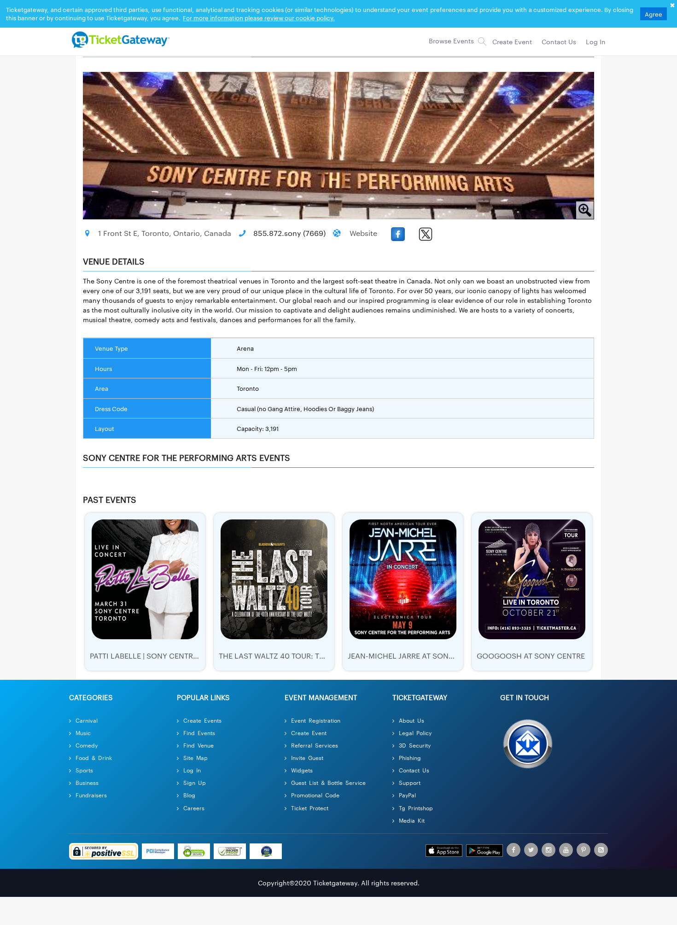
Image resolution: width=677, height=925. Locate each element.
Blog (189, 795)
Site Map (195, 757)
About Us (411, 720)
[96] (119, 39)
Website (363, 233)
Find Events (199, 732)
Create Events (202, 720)
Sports (84, 770)
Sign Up (194, 782)
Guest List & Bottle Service (328, 782)
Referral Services (314, 745)
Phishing (410, 757)
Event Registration (315, 720)
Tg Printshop (416, 808)
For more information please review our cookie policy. (259, 17)
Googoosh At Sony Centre (531, 655)
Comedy (87, 745)
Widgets (302, 770)
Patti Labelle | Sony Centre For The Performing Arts (194, 655)
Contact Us (414, 770)
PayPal (407, 795)
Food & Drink (94, 757)
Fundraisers (91, 795)
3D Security (415, 745)
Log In (192, 770)
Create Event (309, 732)
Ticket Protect (309, 808)
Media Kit (412, 820)
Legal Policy (415, 732)
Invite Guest (307, 757)
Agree (653, 14)
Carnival (87, 720)
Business (87, 782)
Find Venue (198, 745)
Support (409, 782)
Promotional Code (315, 795)
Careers (193, 808)
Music (83, 732)
